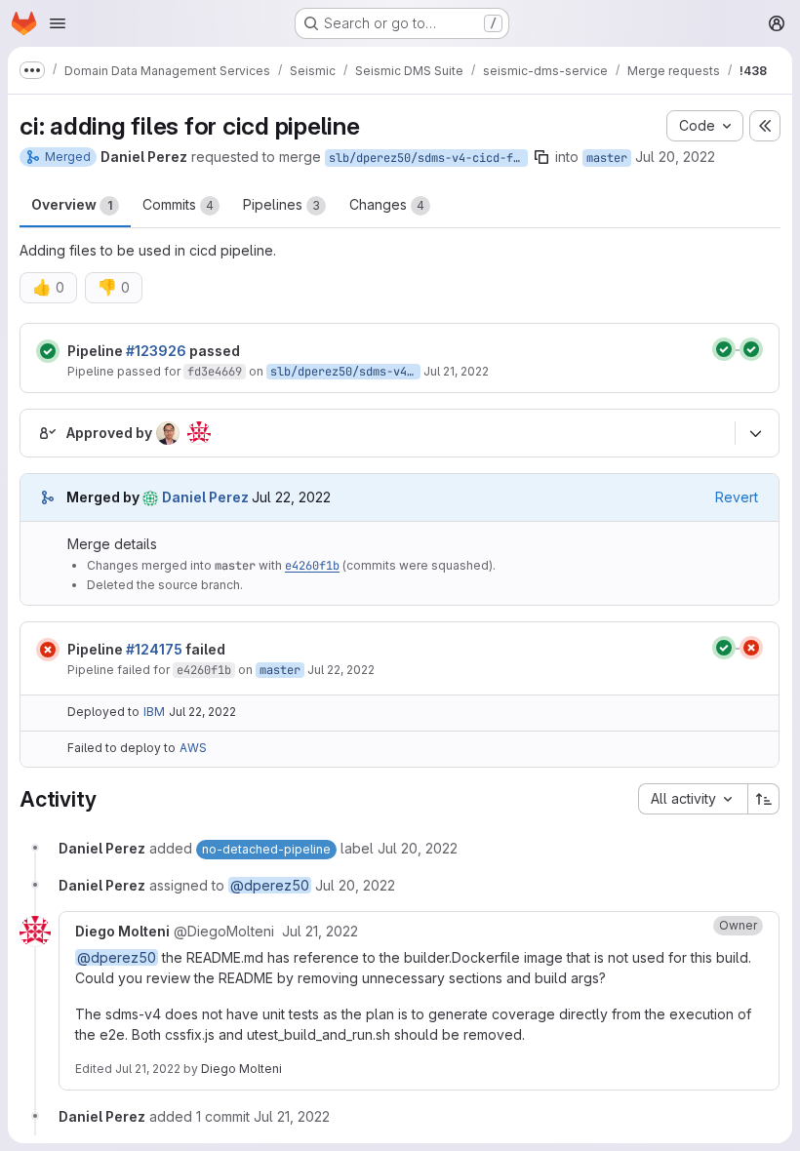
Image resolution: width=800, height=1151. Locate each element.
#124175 (154, 649)
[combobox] (692, 798)
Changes (386, 204)
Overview (71, 204)
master (606, 158)
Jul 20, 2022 (675, 156)
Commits (178, 204)
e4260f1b (312, 566)
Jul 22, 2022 (341, 669)
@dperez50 (269, 885)
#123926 (156, 350)
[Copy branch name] (541, 157)
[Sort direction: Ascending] (764, 798)
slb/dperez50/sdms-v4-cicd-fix (428, 158)
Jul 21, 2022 (456, 371)
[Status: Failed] (48, 649)
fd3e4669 (214, 371)
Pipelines (281, 204)
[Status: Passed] (48, 351)
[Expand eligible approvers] (755, 433)
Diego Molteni (241, 1068)
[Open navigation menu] (57, 23)
